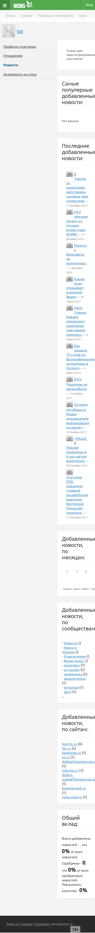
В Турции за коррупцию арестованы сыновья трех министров (77, 187)
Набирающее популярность (56, 15)
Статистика (41, 924)
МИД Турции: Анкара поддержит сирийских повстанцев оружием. (76, 320)
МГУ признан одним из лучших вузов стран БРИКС (77, 223)
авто (67, 691)
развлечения (75, 678)
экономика (73, 674)
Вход (89, 5)
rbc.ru (66, 748)
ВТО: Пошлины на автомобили (76, 384)
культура (71, 687)
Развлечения (75, 656)
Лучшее (11, 15)
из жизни (72, 669)
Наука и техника (69, 649)
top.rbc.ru (69, 743)
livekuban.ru (71, 752)
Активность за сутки (20, 74)
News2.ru (12, 924)
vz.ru (66, 757)
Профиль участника (19, 46)
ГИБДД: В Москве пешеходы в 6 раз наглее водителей (76, 449)
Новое (83, 15)
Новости (71, 643)
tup (20, 31)
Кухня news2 (74, 660)
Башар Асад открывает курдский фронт (75, 287)
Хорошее (27, 15)
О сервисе (26, 924)
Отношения (13, 55)
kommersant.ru (74, 788)
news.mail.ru (72, 797)
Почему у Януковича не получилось (76, 254)
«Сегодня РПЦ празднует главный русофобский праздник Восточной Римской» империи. (77, 495)
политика (72, 665)
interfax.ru (70, 770)
